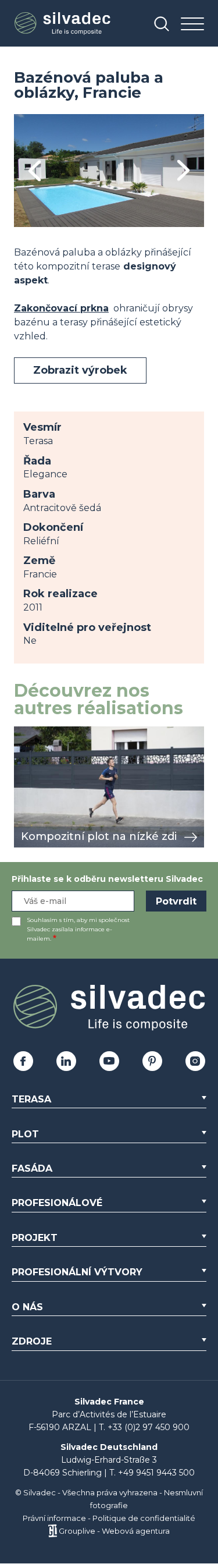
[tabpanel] (109, 170)
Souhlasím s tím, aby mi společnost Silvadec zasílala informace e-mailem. (78, 929)
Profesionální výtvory (77, 1272)
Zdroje (32, 1341)
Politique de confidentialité (143, 1518)
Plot (25, 1134)
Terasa (31, 1099)
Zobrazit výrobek (80, 370)
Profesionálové (57, 1202)
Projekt (35, 1237)
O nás (27, 1307)
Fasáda (32, 1168)
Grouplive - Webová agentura (114, 1530)
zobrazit (32, 732)
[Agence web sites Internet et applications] (52, 1530)
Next (183, 170)
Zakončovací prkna (61, 308)
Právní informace (54, 1518)
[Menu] (192, 24)
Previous (34, 170)
